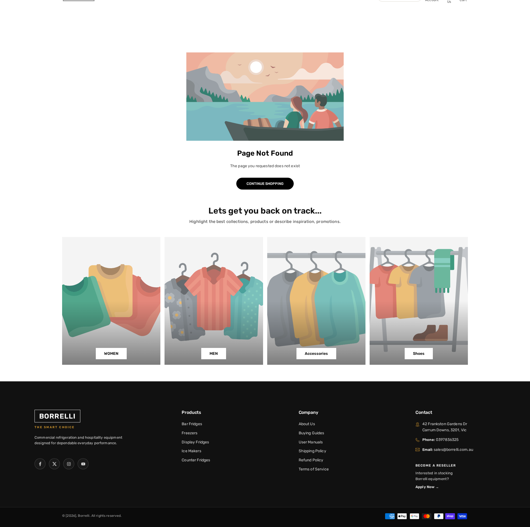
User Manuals (311, 442)
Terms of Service (314, 469)
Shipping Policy (312, 451)
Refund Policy (311, 460)
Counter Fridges (196, 460)
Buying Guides (311, 433)
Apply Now (427, 487)
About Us (307, 424)
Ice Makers (191, 451)
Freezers (189, 433)
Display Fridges (195, 442)
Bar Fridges (192, 424)
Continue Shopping (265, 184)
